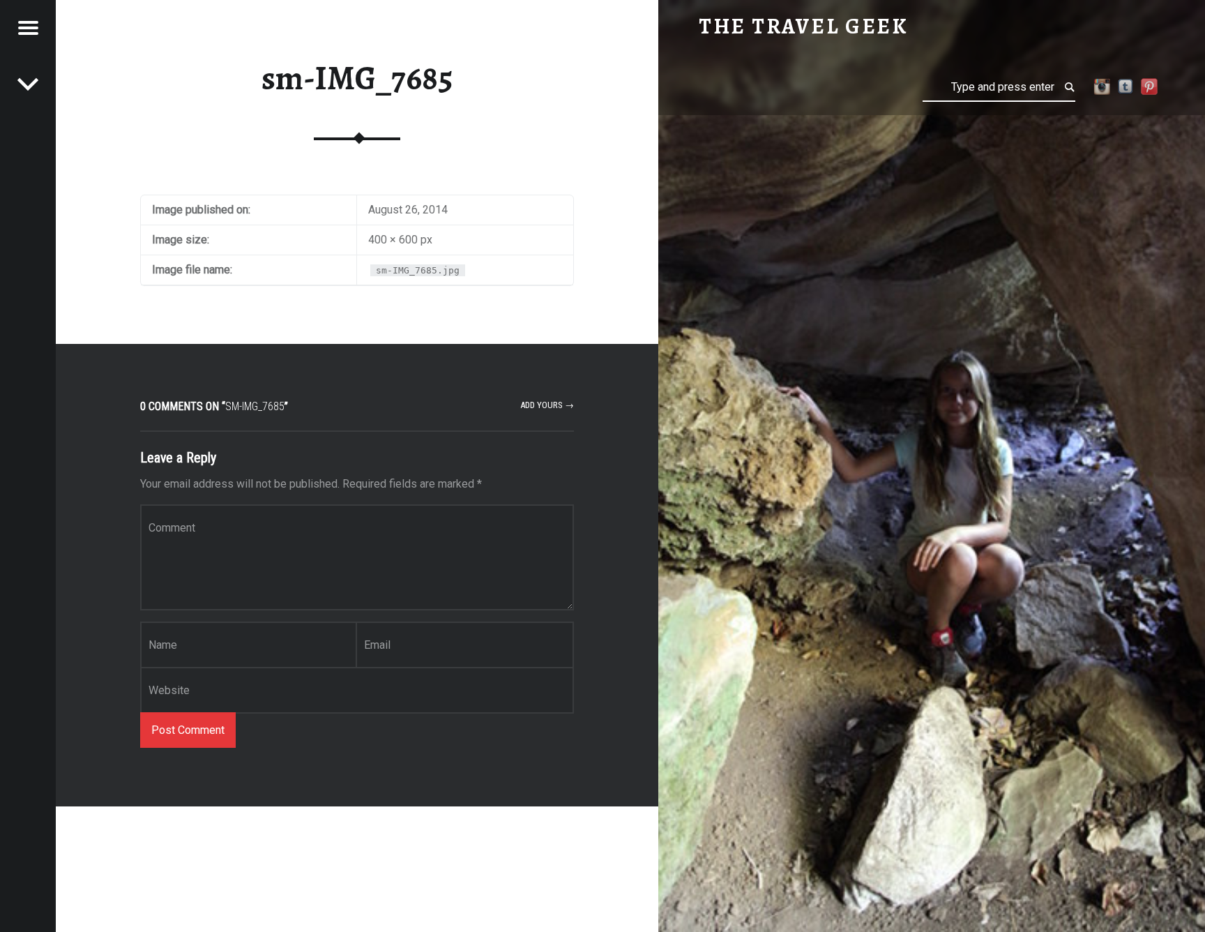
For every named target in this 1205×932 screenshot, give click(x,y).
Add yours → (547, 405)
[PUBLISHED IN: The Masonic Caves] (28, 84)
